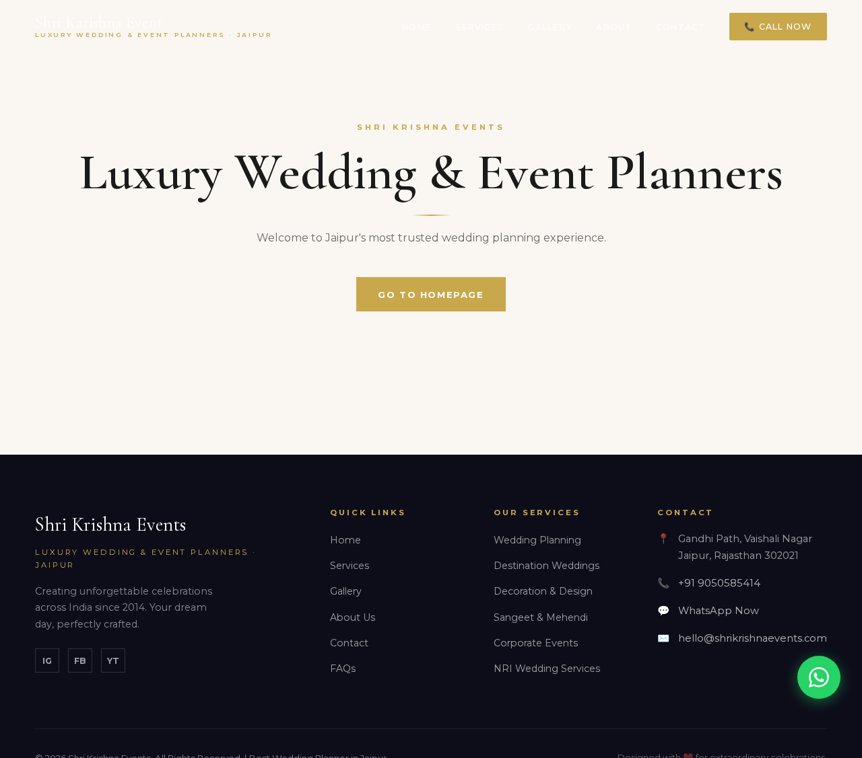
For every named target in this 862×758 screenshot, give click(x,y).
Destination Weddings (546, 566)
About (614, 27)
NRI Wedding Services (547, 668)
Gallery (549, 27)
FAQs (343, 668)
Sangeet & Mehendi (541, 617)
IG (47, 661)
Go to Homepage (431, 294)
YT (113, 661)
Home (417, 27)
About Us (352, 617)
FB (80, 661)
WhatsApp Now (718, 611)
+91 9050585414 (719, 583)
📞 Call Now (777, 27)
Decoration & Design (543, 591)
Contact (681, 27)
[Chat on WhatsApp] (818, 677)
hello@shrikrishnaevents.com (752, 638)
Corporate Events (536, 643)
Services (479, 27)
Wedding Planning (537, 540)
